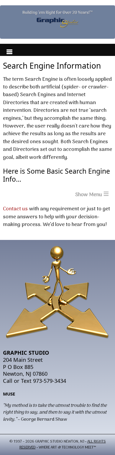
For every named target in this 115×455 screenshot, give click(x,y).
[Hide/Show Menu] (7, 50)
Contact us (15, 209)
